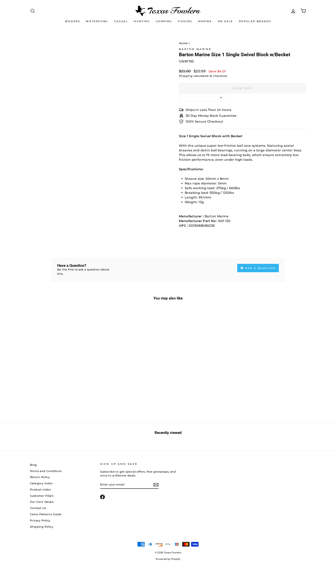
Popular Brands (255, 21)
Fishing (185, 21)
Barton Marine (195, 49)
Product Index (40, 489)
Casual (121, 21)
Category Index (41, 483)
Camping (164, 21)
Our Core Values (41, 501)
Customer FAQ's (42, 495)
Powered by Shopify (168, 558)
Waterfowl (97, 21)
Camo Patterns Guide (46, 514)
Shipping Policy (41, 526)
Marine (205, 21)
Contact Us (38, 508)
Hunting (142, 21)
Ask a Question (260, 267)
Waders (72, 21)
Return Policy (40, 477)
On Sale (225, 21)
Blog (33, 464)
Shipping (185, 75)
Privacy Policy (40, 520)
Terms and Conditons (46, 471)
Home (183, 43)
